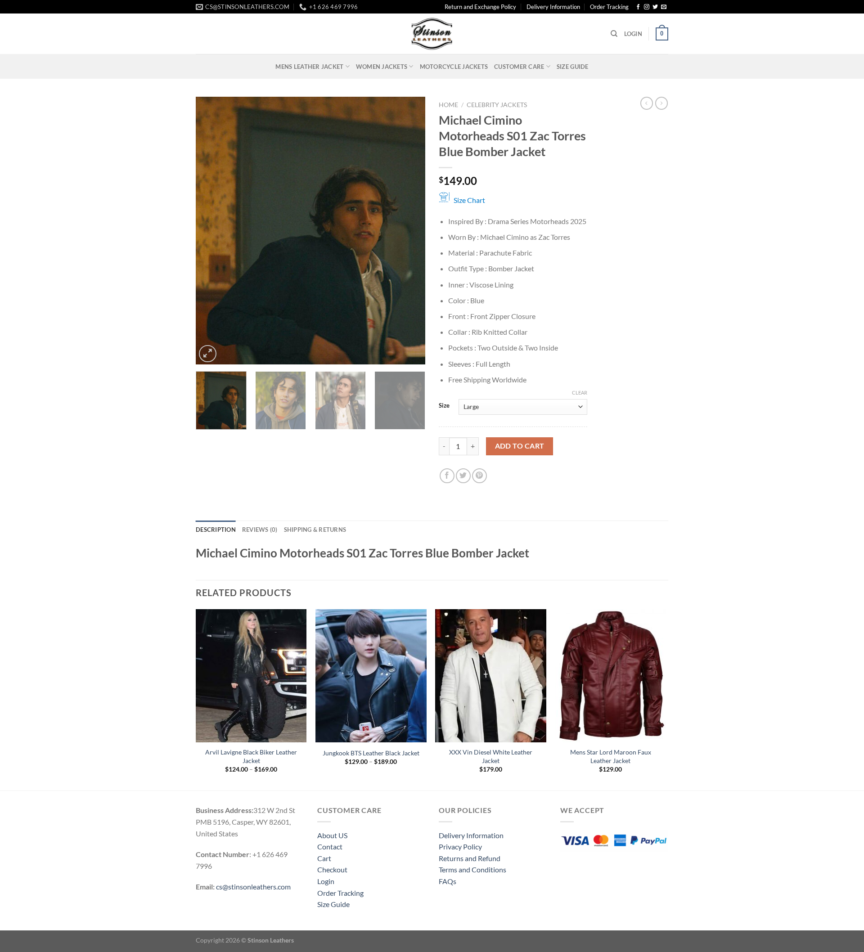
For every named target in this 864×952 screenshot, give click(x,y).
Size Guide (573, 66)
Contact (329, 846)
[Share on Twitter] (463, 475)
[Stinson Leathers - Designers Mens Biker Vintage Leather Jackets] (432, 33)
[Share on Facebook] (447, 475)
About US (332, 835)
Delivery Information (553, 6)
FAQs (447, 881)
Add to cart (519, 446)
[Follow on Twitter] (655, 7)
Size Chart (469, 200)
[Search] (614, 33)
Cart (324, 858)
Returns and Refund (469, 858)
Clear (579, 392)
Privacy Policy (460, 846)
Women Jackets (381, 66)
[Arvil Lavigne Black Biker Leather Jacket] (251, 675)
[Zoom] (207, 354)
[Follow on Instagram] (646, 7)
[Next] (409, 230)
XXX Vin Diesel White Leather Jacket (490, 756)
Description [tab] (216, 529)
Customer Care (519, 66)
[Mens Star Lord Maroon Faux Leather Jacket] (610, 675)
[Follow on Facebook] (638, 7)
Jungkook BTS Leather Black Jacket (371, 753)
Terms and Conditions (472, 869)
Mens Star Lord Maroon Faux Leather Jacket (610, 756)
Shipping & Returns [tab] (315, 529)
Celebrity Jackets (497, 104)
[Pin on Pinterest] (479, 475)
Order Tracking (609, 6)
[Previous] (211, 230)
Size (444, 406)
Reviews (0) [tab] (260, 529)
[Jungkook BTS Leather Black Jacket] (371, 675)
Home (448, 104)
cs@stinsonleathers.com (253, 886)
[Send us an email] (663, 7)
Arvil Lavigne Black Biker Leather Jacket (251, 756)
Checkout (332, 869)
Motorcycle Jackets (454, 66)
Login (325, 881)
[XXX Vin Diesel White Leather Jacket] (490, 675)
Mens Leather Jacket (309, 66)
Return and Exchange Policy (480, 6)
